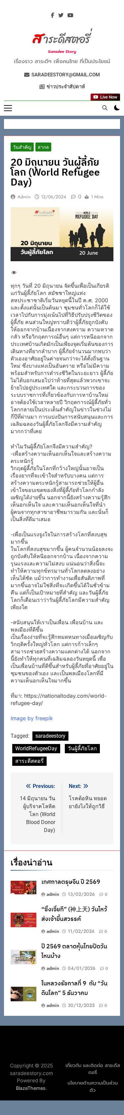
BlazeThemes (31, 1088)
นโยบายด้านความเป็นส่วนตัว (92, 1087)
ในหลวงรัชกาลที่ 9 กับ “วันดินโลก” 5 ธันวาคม (74, 988)
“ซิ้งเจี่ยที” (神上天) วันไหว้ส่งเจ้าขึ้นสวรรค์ (74, 914)
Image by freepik (32, 718)
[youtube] (70, 16)
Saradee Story (62, 52)
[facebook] (52, 16)
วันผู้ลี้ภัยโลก (82, 748)
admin (24, 196)
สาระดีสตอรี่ (29, 761)
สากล (43, 147)
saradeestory (50, 736)
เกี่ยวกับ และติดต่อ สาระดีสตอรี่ (92, 1069)
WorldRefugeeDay (36, 748)
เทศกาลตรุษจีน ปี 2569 (70, 882)
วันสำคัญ (22, 147)
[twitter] (60, 16)
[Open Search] (104, 107)
